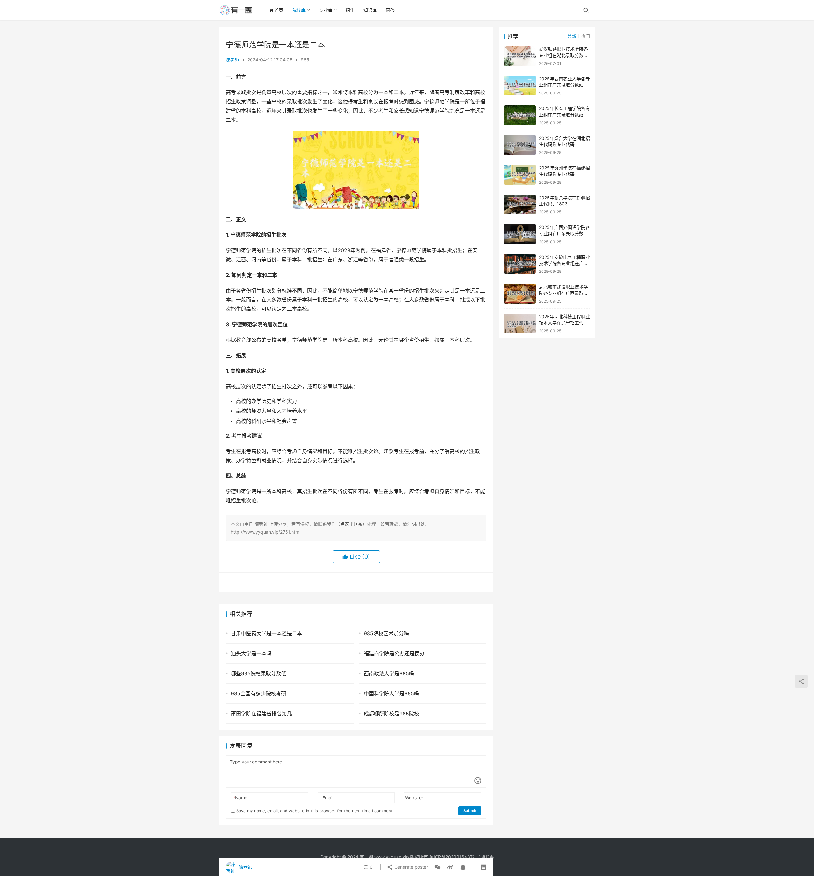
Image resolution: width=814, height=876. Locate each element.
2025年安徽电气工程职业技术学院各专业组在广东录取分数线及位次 (564, 263)
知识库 (370, 10)
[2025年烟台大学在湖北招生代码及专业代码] (520, 145)
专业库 (325, 10)
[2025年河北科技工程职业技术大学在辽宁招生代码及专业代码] (520, 324)
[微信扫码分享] (437, 867)
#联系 (488, 856)
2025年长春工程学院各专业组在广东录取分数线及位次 (564, 114)
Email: (327, 797)
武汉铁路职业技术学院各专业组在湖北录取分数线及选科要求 (563, 55)
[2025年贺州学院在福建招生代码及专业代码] (520, 175)
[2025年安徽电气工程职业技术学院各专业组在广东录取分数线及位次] (520, 264)
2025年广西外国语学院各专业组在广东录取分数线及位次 (564, 233)
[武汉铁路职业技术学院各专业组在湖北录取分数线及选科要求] (520, 56)
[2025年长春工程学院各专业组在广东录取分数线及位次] (520, 115)
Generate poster (410, 867)
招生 (350, 10)
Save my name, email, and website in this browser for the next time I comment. (314, 810)
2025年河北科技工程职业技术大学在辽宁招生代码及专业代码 (564, 323)
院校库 (299, 10)
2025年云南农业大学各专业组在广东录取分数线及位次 (564, 85)
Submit (469, 810)
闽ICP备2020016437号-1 (455, 856)
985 (305, 59)
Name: (241, 797)
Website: (414, 797)
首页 (278, 10)
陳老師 (232, 59)
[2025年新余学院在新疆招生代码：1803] (520, 205)
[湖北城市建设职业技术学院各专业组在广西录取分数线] (520, 294)
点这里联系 (351, 524)
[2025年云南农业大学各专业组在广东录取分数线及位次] (520, 86)
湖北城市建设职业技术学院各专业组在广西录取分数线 (563, 293)
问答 (390, 10)
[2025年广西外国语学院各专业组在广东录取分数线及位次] (520, 234)
